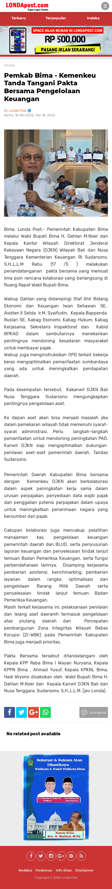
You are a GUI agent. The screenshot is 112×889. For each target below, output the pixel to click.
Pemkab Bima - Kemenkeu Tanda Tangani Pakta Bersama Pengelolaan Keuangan (50, 87)
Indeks (93, 18)
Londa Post (69, 877)
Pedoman (44, 870)
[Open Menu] (105, 6)
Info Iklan (64, 870)
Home (9, 65)
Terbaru (18, 18)
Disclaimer (84, 870)
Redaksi (25, 870)
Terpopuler (56, 18)
